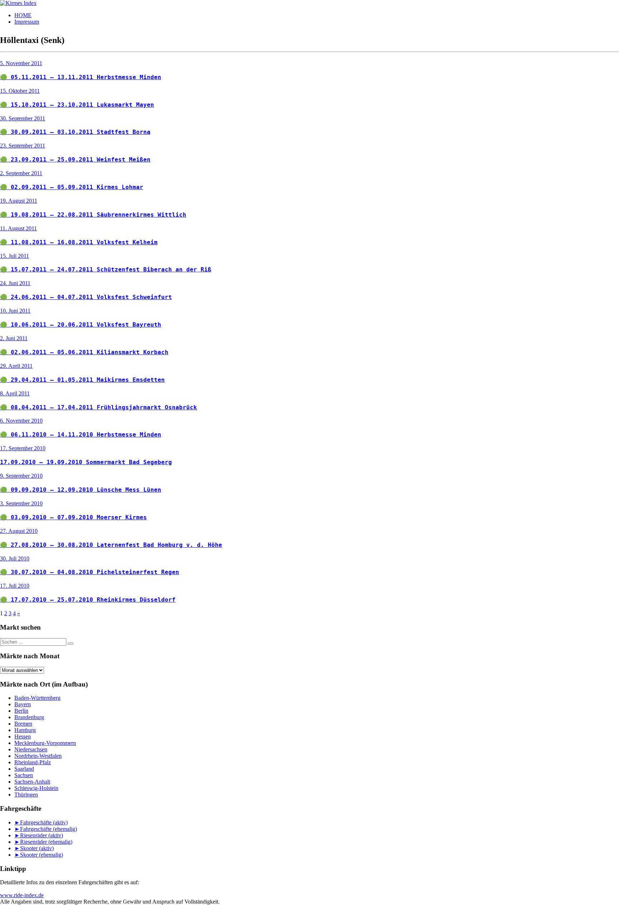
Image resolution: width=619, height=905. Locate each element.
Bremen (23, 724)
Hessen (22, 736)
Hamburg (25, 730)
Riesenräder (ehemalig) (46, 842)
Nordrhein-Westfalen (38, 756)
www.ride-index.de (22, 895)
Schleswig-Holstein (36, 788)
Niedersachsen (30, 749)
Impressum (26, 22)
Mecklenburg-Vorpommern (45, 743)
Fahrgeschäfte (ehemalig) (48, 829)
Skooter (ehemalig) (41, 855)
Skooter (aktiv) (37, 848)
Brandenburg (29, 717)
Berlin (21, 711)
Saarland (24, 769)
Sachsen (23, 775)
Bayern (22, 704)
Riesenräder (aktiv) (41, 835)
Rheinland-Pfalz (32, 762)
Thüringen (26, 794)
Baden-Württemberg (37, 698)
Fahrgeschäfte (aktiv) (44, 822)
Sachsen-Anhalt (32, 782)
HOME (23, 15)
